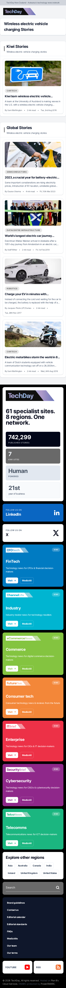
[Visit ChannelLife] (23, 595)
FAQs (10, 931)
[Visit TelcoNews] (23, 814)
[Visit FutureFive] (23, 683)
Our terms (12, 952)
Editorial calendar (16, 917)
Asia (10, 865)
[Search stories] (57, 887)
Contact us (13, 910)
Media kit (27, 580)
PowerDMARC (48, 983)
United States (50, 873)
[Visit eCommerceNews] (23, 638)
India (48, 865)
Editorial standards (17, 924)
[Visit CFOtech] (23, 550)
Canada (37, 865)
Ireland (11, 873)
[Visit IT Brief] (23, 726)
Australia (22, 865)
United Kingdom (29, 873)
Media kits (12, 938)
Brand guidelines (16, 902)
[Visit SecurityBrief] (23, 769)
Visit (10, 580)
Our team (12, 945)
